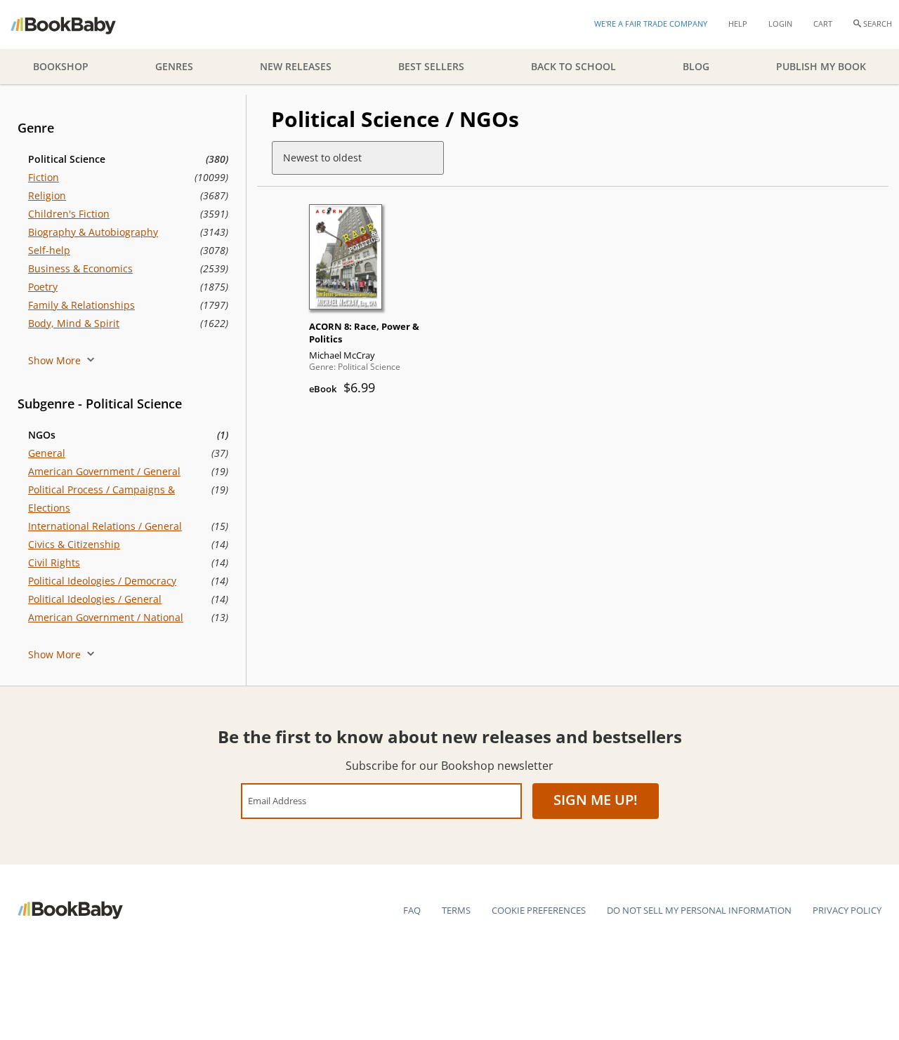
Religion (47, 195)
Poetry (43, 286)
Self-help (49, 250)
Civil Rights (54, 562)
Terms (456, 910)
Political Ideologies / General (95, 599)
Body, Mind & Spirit (73, 323)
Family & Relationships (81, 305)
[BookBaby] (75, 24)
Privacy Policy (847, 910)
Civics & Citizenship (74, 544)
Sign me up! (595, 799)
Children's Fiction (69, 213)
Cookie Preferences (539, 910)
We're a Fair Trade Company (650, 23)
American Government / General (104, 471)
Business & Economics (80, 268)
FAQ (412, 910)
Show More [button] (56, 360)
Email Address (277, 800)
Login (780, 23)
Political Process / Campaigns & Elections (101, 498)
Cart (822, 23)
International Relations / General (105, 526)
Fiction (43, 177)
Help (737, 23)
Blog (696, 66)
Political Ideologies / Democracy (102, 580)
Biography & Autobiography (93, 232)
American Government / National (105, 617)
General (46, 453)
